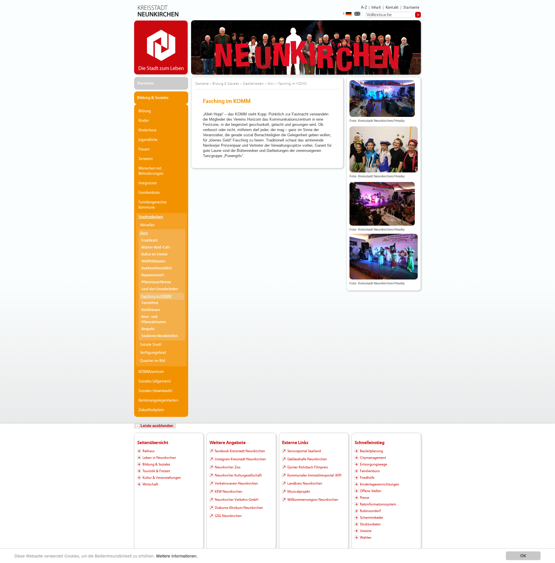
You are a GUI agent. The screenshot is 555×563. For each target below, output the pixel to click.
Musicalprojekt (298, 492)
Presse (364, 498)
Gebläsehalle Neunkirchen (307, 459)
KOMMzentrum (151, 371)
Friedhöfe (367, 478)
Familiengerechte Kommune (152, 205)
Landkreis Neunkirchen (304, 483)
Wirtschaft (150, 484)
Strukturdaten (370, 524)
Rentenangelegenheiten (158, 400)
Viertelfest (149, 303)
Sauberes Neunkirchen (159, 336)
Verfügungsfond (153, 352)
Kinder (143, 120)
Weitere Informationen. (177, 556)
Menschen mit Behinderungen (150, 171)
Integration (147, 183)
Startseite (411, 7)
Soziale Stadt (151, 344)
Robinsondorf (370, 511)
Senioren (145, 159)
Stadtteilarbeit (150, 217)
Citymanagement (373, 458)
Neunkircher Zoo (227, 467)
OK (523, 555)
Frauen (143, 149)
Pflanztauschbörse (156, 282)
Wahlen (365, 538)
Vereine (365, 531)
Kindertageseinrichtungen (379, 484)
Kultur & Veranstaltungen (162, 478)
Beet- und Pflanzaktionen (153, 319)
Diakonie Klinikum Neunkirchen (239, 508)
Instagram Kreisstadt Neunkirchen (240, 459)
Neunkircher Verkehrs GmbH (236, 500)
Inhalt (376, 7)
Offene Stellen (370, 491)
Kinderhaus (147, 130)
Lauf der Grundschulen (159, 289)
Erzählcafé (149, 240)
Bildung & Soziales (153, 97)
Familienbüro (149, 192)
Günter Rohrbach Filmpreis (307, 467)
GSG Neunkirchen (228, 516)
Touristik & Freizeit (156, 471)
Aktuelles (147, 225)
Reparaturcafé (152, 275)
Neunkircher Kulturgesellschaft (238, 475)
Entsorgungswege (373, 464)
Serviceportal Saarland (304, 451)
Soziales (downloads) (155, 391)
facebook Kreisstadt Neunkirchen (240, 451)
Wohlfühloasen (153, 261)
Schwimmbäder (371, 518)
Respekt (148, 329)
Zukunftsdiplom (151, 410)
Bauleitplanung (371, 451)
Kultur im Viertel (154, 254)
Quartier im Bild (152, 360)
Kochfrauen (150, 310)
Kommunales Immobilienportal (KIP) (314, 475)
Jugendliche (148, 139)
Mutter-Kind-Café (155, 247)
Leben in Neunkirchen (159, 458)
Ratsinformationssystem (378, 504)
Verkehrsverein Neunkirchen (236, 483)
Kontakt (392, 7)
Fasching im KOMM (156, 296)
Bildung (144, 111)
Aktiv (144, 233)
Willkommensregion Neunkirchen (312, 500)
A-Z (364, 7)
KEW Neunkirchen (228, 492)
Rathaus (149, 451)
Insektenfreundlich (156, 268)
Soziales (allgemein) (154, 381)
